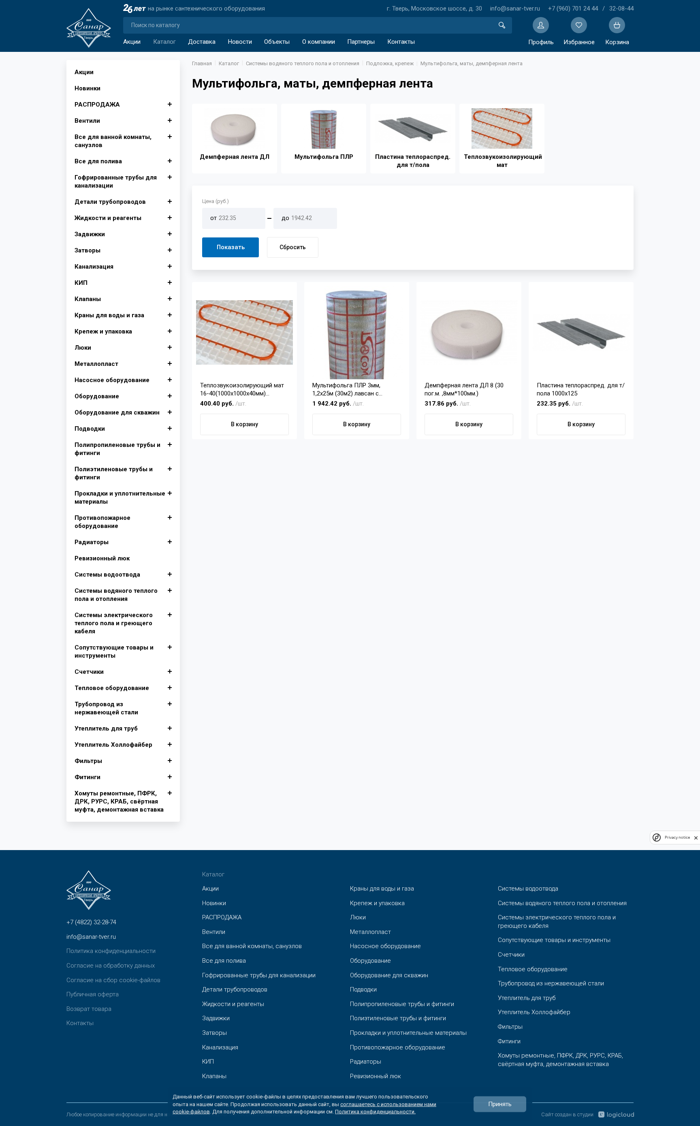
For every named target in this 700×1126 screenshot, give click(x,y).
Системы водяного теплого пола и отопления (116, 595)
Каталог (164, 41)
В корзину (244, 424)
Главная (202, 63)
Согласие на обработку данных (110, 965)
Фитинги (87, 777)
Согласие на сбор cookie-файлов (113, 980)
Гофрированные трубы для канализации (116, 181)
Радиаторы (92, 542)
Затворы (87, 250)
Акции (132, 41)
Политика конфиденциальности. (375, 1111)
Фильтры (88, 761)
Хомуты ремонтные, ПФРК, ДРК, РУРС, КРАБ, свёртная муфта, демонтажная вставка (119, 801)
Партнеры (361, 41)
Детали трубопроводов (110, 201)
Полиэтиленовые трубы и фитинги (114, 473)
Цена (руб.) (215, 201)
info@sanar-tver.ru (515, 8)
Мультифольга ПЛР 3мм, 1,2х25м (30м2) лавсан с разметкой (346, 389)
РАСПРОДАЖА (97, 104)
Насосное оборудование (112, 380)
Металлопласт (96, 363)
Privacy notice (677, 837)
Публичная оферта (92, 994)
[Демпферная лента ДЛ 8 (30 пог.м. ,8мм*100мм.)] (468, 332)
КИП (81, 282)
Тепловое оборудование (112, 688)
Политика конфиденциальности (111, 951)
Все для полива (98, 161)
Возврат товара (88, 1009)
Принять (500, 1104)
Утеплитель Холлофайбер (113, 744)
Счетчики (89, 671)
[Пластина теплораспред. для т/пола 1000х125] (581, 332)
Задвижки (90, 234)
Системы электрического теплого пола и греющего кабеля (114, 623)
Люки (83, 347)
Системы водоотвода (107, 574)
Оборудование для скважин (117, 412)
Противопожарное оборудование (102, 522)
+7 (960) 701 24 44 (573, 8)
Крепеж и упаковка (103, 331)
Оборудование (97, 396)
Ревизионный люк (102, 558)
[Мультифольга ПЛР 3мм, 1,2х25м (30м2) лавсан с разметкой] (356, 332)
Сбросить (293, 247)
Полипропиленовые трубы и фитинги (117, 449)
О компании (318, 41)
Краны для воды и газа (109, 315)
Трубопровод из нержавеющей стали (106, 708)
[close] (696, 837)
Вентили (87, 120)
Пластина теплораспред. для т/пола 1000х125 (581, 389)
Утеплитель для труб (106, 728)
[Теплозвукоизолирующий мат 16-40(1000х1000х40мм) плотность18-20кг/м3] (244, 332)
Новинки (87, 88)
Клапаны (88, 299)
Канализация (94, 266)
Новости (240, 41)
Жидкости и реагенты (108, 218)
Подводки (90, 428)
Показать (231, 247)
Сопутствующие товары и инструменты (114, 651)
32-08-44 (621, 8)
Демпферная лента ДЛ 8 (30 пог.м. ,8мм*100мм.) (464, 389)
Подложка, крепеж (390, 63)
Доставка (202, 41)
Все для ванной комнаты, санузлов (113, 141)
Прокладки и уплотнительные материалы (120, 497)
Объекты (277, 41)
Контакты (401, 41)
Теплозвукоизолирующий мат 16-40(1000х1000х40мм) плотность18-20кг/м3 (242, 389)
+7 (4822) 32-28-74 (91, 922)
